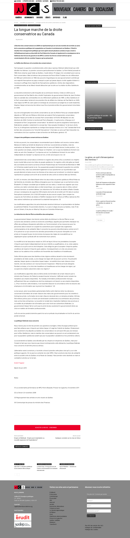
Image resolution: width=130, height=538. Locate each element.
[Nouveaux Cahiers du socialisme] (65, 9)
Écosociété (53, 498)
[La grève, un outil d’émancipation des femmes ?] (100, 144)
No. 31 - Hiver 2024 (19, 464)
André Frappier (19, 363)
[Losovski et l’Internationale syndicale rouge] (90, 194)
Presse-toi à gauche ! (56, 518)
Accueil (16, 22)
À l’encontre (53, 494)
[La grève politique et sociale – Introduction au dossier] (90, 213)
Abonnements (29, 17)
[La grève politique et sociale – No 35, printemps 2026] (100, 104)
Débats (47, 17)
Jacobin (52, 504)
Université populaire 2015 (34, 25)
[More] (58, 420)
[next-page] (18, 474)
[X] (111, 1)
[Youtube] (114, 1)
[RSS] (108, 1)
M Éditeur (52, 512)
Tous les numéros (91, 82)
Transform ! (53, 524)
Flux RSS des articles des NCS (94, 525)
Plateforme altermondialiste (58, 516)
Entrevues (56, 17)
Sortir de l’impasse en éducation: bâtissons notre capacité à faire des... (106, 184)
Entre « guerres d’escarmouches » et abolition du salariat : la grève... (105, 203)
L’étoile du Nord (54, 508)
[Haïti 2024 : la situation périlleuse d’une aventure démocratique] (24, 457)
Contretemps (54, 496)
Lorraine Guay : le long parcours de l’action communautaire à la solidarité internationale (47, 468)
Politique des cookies (91, 529)
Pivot (51, 514)
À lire (65, 17)
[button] (102, 1)
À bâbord (52, 492)
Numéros (19, 17)
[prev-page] (15, 474)
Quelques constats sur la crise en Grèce (67, 438)
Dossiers (40, 17)
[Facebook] (105, 1)
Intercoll (52, 502)
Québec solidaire (55, 520)
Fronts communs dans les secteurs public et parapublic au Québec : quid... (105, 174)
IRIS (51, 500)
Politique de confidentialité (93, 527)
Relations (52, 522)
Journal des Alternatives (57, 506)
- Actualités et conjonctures (27, 22)
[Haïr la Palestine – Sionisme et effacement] (70, 457)
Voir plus (99, 220)
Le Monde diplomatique (57, 510)
